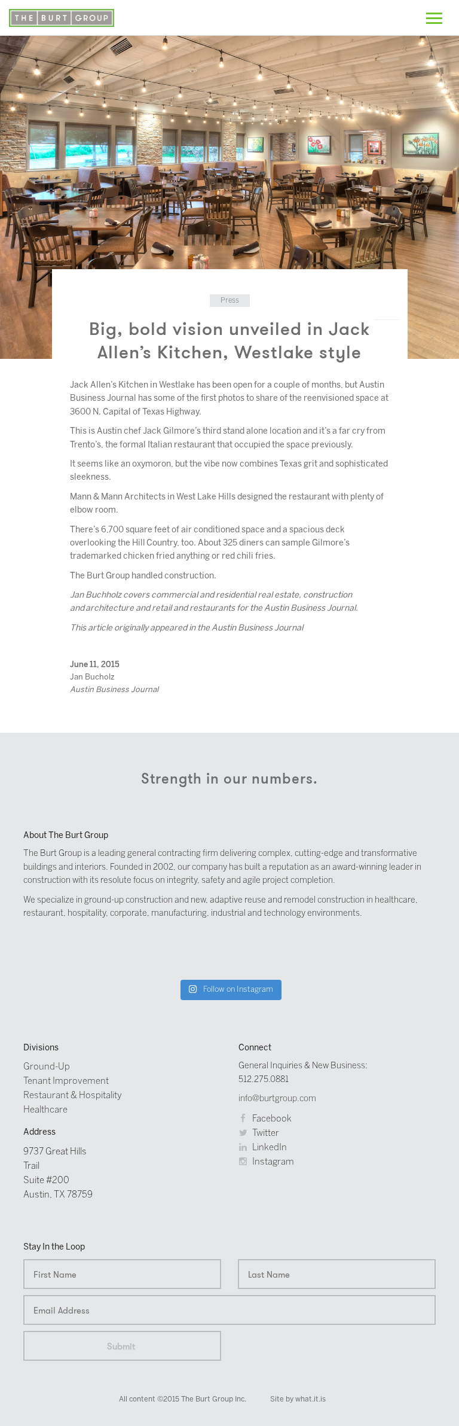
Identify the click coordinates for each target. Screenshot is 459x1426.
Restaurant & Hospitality (72, 1096)
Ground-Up (46, 1067)
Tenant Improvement (66, 1081)
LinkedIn (268, 1148)
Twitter (264, 1133)
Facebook (271, 1119)
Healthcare (45, 1110)
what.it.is (310, 1399)
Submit (121, 1346)
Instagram (272, 1162)
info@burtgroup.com (277, 1099)
